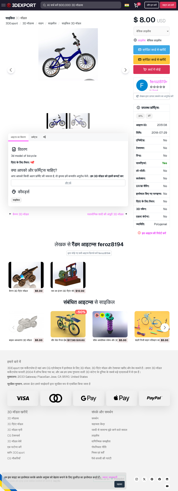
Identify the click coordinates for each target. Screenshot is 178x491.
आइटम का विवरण (18, 137)
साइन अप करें (168, 5)
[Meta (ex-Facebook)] (159, 479)
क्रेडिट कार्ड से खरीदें (154, 50)
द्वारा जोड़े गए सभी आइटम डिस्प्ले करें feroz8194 (89, 253)
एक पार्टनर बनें (14, 447)
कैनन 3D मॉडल (21, 214)
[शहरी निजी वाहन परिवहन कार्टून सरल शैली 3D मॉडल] (152, 324)
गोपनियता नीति (99, 447)
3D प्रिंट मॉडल (15, 424)
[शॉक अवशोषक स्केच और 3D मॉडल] (110, 324)
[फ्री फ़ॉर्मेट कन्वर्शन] (149, 116)
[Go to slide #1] (57, 121)
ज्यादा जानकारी (109, 477)
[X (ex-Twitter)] (144, 479)
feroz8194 (159, 81)
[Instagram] (136, 479)
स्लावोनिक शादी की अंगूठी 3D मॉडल (105, 214)
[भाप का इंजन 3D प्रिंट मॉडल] (68, 275)
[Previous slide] (11, 70)
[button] (164, 327)
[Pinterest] (151, 479)
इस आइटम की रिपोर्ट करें (154, 233)
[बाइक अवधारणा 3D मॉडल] (26, 324)
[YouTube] (167, 486)
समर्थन (95, 418)
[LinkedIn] (167, 479)
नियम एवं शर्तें (98, 452)
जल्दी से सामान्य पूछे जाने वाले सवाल (109, 430)
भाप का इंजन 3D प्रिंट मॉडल (63, 290)
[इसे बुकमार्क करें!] (38, 283)
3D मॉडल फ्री (14, 430)
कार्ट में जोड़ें (153, 70)
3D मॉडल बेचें (14, 441)
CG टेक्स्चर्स (13, 435)
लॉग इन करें (152, 5)
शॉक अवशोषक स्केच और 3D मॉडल (108, 340)
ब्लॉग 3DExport (16, 452)
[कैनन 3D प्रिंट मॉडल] (26, 275)
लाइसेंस (95, 435)
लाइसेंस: (142, 40)
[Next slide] (125, 70)
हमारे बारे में (14, 361)
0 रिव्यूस (153, 90)
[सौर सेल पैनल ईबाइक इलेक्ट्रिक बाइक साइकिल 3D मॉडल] (68, 324)
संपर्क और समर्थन (102, 412)
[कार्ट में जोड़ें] (31, 283)
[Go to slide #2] (79, 121)
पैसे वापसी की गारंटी (101, 458)
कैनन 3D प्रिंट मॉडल (18, 290)
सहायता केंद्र (98, 424)
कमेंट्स (34, 137)
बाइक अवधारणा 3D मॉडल (20, 340)
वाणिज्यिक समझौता (101, 441)
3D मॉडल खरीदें (17, 412)
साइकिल (16, 200)
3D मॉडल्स (13, 418)
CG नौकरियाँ (13, 458)
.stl (140, 115)
